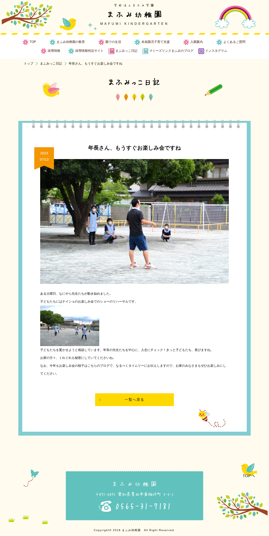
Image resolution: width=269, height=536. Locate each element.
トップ (28, 63)
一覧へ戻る (134, 400)
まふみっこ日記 (51, 63)
